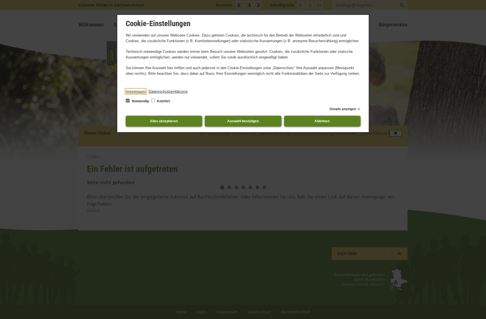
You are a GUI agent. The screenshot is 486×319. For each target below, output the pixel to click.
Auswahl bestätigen (243, 121)
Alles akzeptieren (164, 121)
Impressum (136, 91)
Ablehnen (322, 121)
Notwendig (140, 101)
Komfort (163, 101)
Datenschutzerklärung (168, 91)
